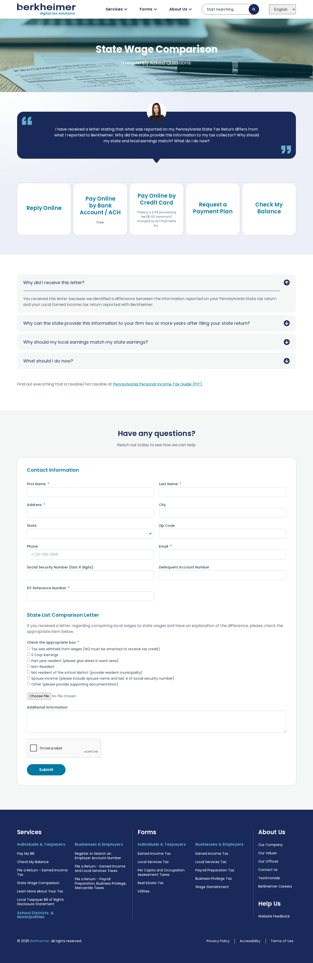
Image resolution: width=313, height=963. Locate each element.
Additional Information (47, 708)
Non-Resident (43, 666)
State (31, 526)
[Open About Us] (190, 9)
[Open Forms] (155, 9)
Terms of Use (282, 941)
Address (35, 505)
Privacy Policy (218, 941)
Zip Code (167, 526)
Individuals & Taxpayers (41, 844)
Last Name (169, 484)
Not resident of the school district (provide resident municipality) (87, 672)
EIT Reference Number (47, 588)
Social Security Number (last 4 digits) (60, 568)
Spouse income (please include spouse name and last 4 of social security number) (102, 678)
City (162, 505)
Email (164, 547)
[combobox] (227, 9)
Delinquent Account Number (184, 568)
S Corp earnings (44, 654)
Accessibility (250, 941)
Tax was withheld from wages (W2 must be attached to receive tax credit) (95, 649)
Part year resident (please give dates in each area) (75, 660)
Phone (32, 547)
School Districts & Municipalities (35, 915)
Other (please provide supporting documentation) (74, 684)
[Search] (254, 9)
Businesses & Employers (99, 844)
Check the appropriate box (52, 643)
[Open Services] (125, 9)
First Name (37, 484)
